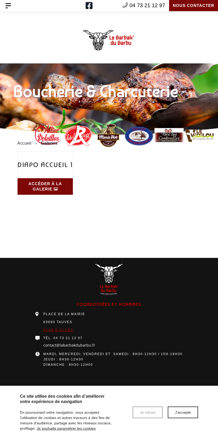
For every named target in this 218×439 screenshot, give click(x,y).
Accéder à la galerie (45, 186)
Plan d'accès (58, 330)
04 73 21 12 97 (68, 338)
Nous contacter (193, 5)
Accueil (24, 143)
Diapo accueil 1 (45, 164)
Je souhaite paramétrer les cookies (66, 428)
